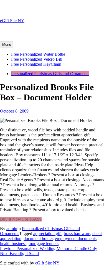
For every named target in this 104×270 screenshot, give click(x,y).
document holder (38, 238)
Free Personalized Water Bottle (38, 54)
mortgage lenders (44, 243)
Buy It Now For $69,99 (21, 219)
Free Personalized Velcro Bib (36, 59)
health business (13, 243)
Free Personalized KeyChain (36, 64)
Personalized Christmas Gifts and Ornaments (50, 73)
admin (11, 228)
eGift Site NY (12, 20)
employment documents (76, 238)
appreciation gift (47, 233)
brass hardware (77, 233)
